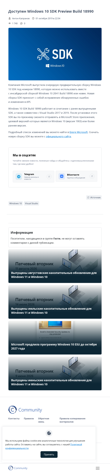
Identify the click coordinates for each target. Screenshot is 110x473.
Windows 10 (15, 203)
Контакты (14, 418)
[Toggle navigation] (98, 468)
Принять (49, 454)
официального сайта (58, 136)
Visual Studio (31, 203)
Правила (29, 418)
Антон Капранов (21, 18)
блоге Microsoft (78, 132)
